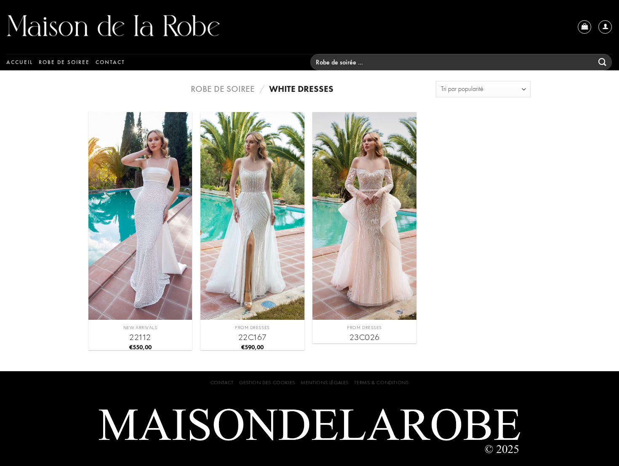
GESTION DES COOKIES (267, 382)
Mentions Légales (325, 382)
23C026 (365, 337)
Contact (110, 62)
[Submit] (602, 62)
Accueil (19, 62)
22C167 (252, 337)
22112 (140, 337)
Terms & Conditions (381, 382)
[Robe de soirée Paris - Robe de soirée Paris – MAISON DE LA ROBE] (153, 27)
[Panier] (584, 27)
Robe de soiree (64, 62)
